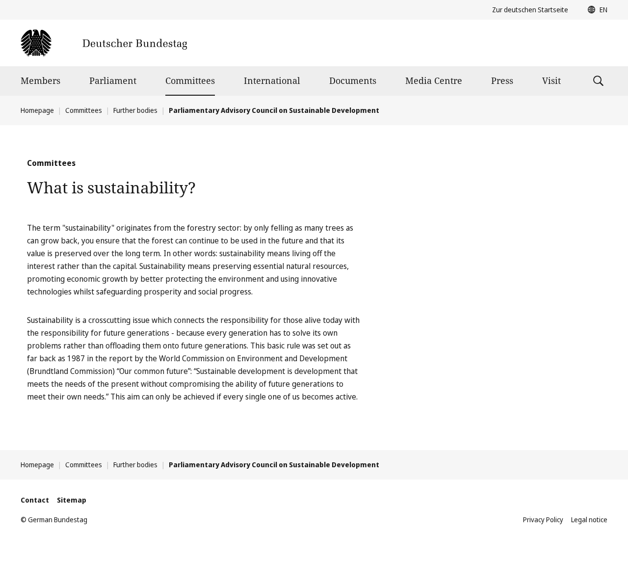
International (272, 80)
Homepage (37, 110)
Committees (190, 80)
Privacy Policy (543, 519)
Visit (551, 80)
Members (40, 80)
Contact (35, 500)
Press (502, 80)
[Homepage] (104, 42)
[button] (595, 10)
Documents (352, 80)
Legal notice (589, 519)
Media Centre (433, 80)
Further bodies (135, 110)
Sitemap (71, 500)
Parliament (112, 80)
